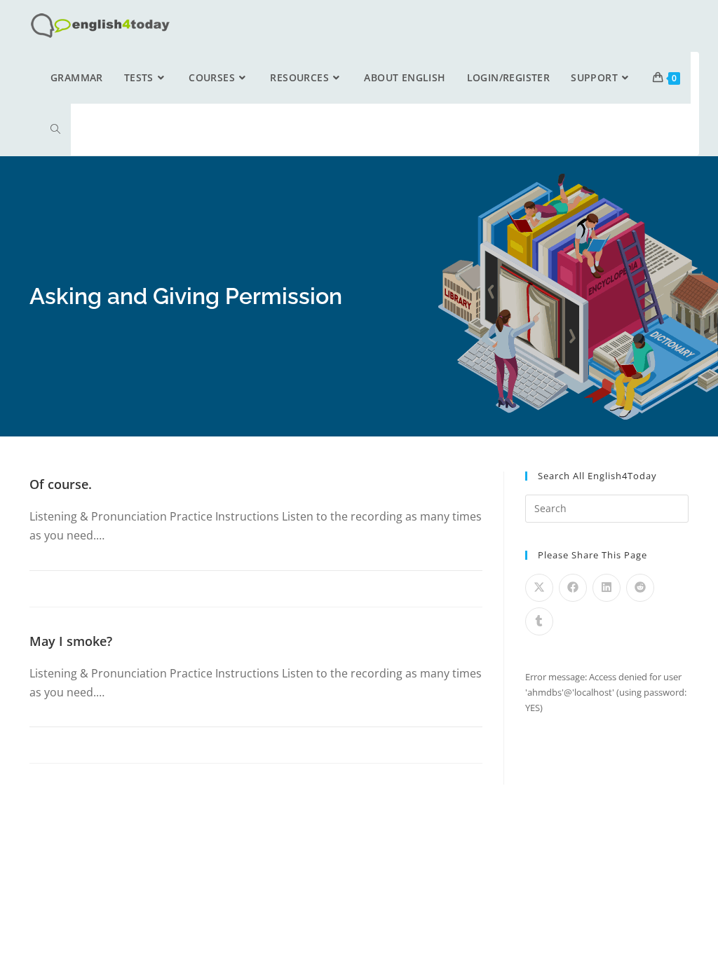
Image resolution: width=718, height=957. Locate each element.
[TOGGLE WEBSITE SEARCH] (55, 130)
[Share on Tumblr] (539, 621)
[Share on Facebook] (573, 588)
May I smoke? (70, 641)
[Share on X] (539, 588)
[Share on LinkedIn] (606, 588)
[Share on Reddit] (640, 588)
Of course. (60, 484)
